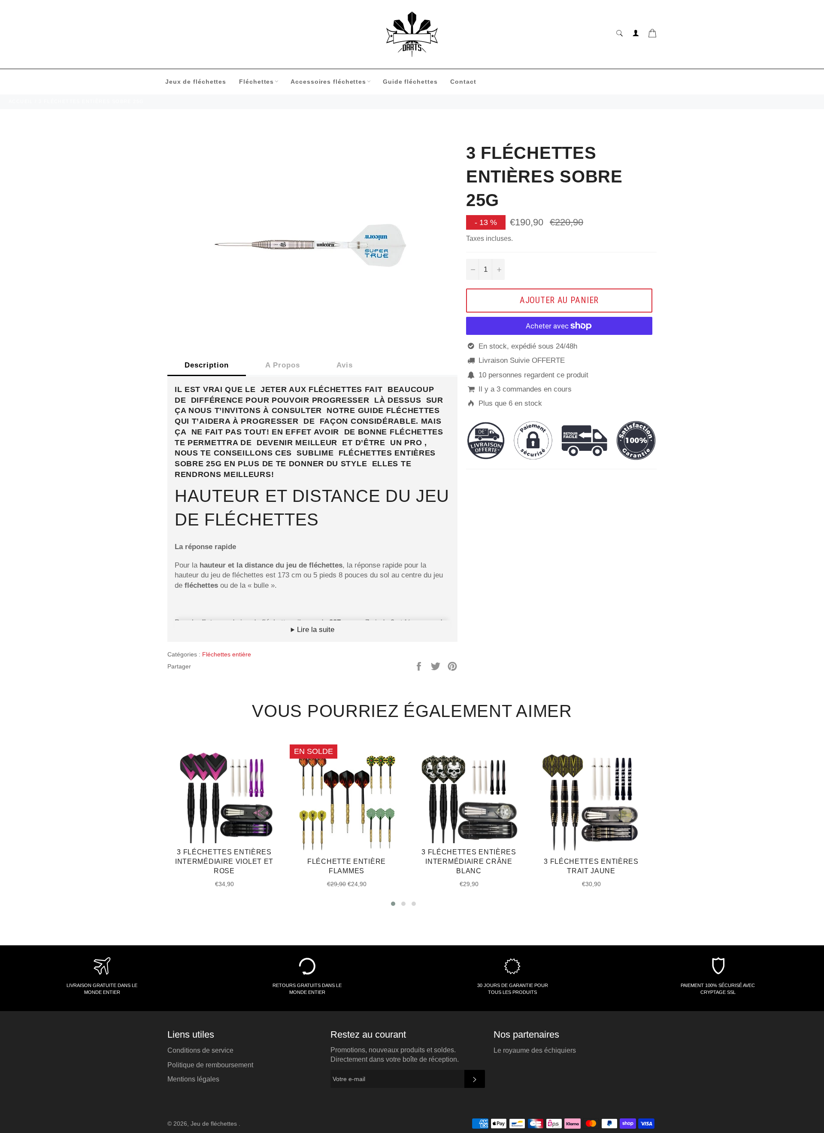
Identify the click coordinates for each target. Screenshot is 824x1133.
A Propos (282, 365)
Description (207, 365)
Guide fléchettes (410, 81)
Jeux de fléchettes (195, 81)
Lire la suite (314, 630)
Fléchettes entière (226, 654)
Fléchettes (256, 81)
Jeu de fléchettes (215, 1124)
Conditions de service (200, 1050)
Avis (344, 365)
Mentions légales (193, 1079)
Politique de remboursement (210, 1065)
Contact (463, 81)
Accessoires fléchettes (328, 81)
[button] (393, 903)
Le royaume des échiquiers (535, 1050)
